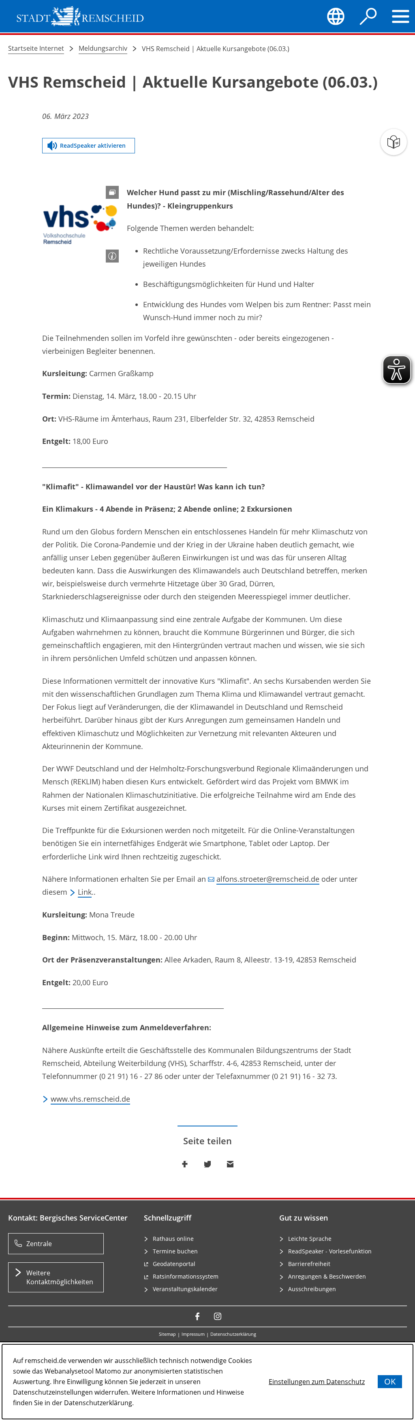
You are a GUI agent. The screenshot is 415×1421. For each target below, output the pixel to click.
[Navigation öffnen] (401, 16)
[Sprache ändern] (336, 16)
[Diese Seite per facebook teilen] (185, 1164)
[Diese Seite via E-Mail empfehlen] (230, 1164)
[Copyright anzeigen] (112, 256)
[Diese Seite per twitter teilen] (207, 1164)
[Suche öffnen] (368, 16)
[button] (80, 224)
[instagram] (218, 1316)
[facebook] (197, 1316)
